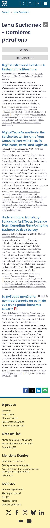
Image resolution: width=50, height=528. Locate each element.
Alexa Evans (19, 76)
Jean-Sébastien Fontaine (12, 315)
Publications (24, 370)
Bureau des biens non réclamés (17, 443)
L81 (41, 112)
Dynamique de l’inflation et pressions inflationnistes (21, 208)
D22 (23, 112)
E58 (3, 376)
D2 (19, 112)
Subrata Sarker (31, 76)
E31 (32, 112)
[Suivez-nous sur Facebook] (17, 514)
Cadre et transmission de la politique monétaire (24, 282)
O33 (7, 114)
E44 (32, 278)
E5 (36, 278)
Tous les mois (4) (24, 57)
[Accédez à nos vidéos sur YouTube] (29, 523)
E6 (7, 376)
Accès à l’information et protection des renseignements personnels (20, 470)
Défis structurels (38, 114)
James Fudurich (8, 151)
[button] (26, 390)
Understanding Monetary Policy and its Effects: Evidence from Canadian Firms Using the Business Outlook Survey (25, 223)
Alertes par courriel (11, 493)
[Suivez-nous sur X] (9, 514)
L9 (45, 197)
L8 (38, 112)
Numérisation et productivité (13, 117)
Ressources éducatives (13, 421)
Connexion (9, 447)
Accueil (5, 12)
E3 (29, 112)
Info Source (7, 475)
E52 (40, 278)
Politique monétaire (10, 207)
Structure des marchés (26, 120)
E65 (15, 376)
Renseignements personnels (15, 465)
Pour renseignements (12, 489)
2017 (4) (24, 49)
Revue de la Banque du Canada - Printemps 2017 (22, 313)
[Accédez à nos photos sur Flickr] (21, 523)
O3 (3, 114)
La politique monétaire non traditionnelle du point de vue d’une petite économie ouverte (24, 303)
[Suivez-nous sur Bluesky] (33, 514)
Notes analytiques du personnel (24, 109)
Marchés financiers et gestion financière (22, 203)
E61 (11, 376)
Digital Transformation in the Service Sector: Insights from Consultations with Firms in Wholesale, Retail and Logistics (25, 139)
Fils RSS (5, 497)
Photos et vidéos (10, 418)
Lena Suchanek (21, 12)
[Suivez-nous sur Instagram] (25, 514)
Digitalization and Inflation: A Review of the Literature (23, 67)
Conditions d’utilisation (13, 461)
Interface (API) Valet (11, 504)
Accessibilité (8, 414)
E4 (29, 278)
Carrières (6, 410)
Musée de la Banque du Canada (17, 439)
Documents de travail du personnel (25, 276)
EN (38, 3)
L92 (3, 199)
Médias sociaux (9, 500)
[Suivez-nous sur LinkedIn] (41, 514)
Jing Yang (41, 315)
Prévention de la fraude (13, 425)
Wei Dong (39, 149)
